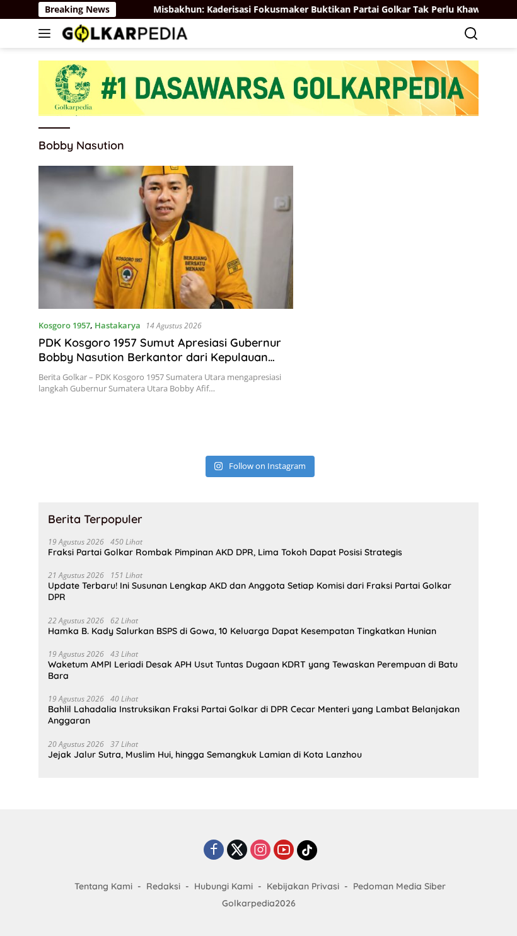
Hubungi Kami (223, 886)
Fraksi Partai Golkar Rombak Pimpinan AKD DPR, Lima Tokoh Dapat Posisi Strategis (225, 552)
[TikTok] (307, 850)
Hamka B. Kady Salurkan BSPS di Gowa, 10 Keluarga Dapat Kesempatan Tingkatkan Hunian (242, 631)
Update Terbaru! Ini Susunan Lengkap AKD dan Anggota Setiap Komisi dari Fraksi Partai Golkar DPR (249, 591)
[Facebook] (214, 851)
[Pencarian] (471, 33)
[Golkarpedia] (123, 33)
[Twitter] (237, 851)
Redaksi (163, 886)
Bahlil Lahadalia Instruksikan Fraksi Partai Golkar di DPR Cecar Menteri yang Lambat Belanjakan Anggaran (254, 714)
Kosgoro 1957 (64, 325)
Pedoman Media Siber (399, 886)
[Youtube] (284, 851)
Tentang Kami (103, 886)
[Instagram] (260, 851)
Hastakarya (118, 325)
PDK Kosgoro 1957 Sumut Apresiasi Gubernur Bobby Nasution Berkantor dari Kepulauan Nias (159, 357)
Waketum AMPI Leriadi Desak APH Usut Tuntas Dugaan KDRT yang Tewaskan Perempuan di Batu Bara (253, 670)
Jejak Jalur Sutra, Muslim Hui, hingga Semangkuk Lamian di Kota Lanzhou (205, 754)
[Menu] (46, 33)
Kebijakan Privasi (303, 886)
